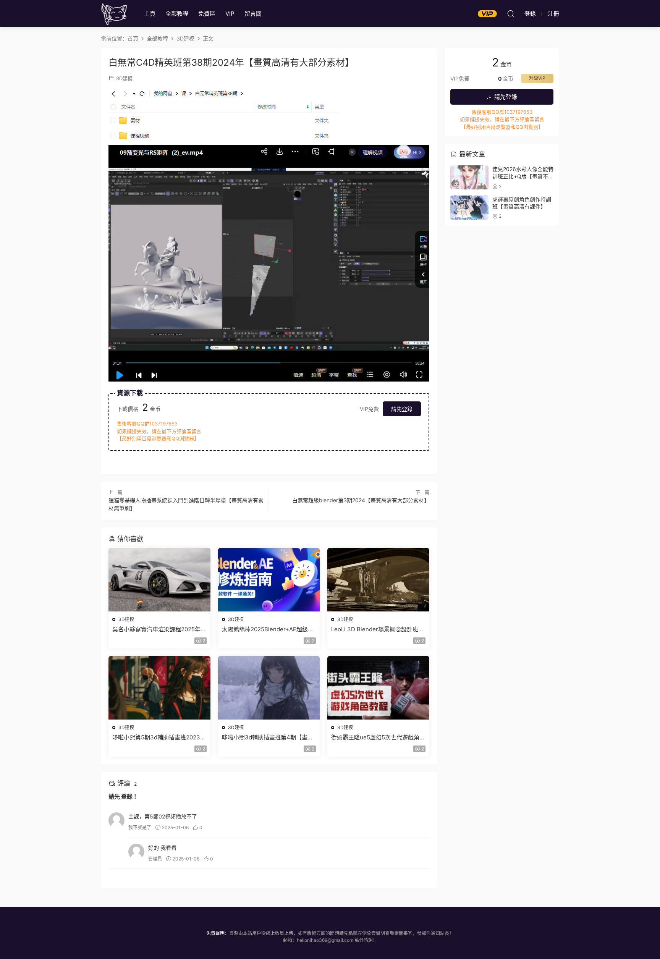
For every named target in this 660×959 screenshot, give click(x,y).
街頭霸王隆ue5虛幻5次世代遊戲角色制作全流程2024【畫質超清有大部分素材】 (378, 737)
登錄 (127, 796)
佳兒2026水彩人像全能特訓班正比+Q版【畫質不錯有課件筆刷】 (522, 176)
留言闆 (253, 13)
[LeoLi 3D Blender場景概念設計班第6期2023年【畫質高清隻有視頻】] (378, 579)
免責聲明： (217, 933)
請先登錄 (401, 409)
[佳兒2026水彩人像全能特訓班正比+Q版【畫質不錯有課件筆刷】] (469, 177)
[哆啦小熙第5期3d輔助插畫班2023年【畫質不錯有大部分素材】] (159, 688)
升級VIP (537, 78)
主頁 (149, 13)
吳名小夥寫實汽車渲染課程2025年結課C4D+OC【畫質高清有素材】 (159, 629)
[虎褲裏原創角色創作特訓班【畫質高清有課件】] (469, 208)
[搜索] (510, 13)
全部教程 (176, 13)
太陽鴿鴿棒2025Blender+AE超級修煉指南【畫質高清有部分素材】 (268, 629)
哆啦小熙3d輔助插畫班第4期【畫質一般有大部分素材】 (267, 737)
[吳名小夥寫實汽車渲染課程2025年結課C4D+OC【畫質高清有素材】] (159, 579)
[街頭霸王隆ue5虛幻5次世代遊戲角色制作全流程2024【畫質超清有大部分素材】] (378, 688)
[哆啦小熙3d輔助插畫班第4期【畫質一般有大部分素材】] (269, 688)
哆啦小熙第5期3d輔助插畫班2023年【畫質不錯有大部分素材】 (159, 737)
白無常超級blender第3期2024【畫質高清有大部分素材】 (360, 500)
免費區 (206, 13)
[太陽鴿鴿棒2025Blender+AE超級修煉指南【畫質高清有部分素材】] (269, 579)
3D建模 (124, 78)
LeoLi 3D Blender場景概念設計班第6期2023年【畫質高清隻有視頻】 (377, 629)
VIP (230, 13)
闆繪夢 (114, 13)
